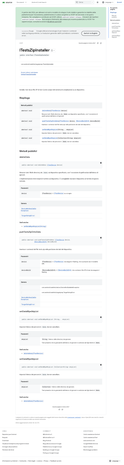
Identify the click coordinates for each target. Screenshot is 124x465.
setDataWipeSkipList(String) (35, 226)
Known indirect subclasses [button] (29, 73)
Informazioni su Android (9, 461)
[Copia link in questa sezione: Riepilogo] (32, 98)
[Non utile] (100, 43)
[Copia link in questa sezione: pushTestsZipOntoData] (42, 232)
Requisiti (4, 437)
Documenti (20, 2)
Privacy (46, 461)
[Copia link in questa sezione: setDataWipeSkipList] (40, 311)
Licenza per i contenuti (74, 417)
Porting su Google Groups (51, 453)
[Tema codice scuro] (101, 163)
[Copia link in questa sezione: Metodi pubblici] (39, 151)
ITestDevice (55, 111)
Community (22, 461)
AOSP (21, 43)
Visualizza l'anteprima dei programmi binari (15, 443)
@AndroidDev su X (48, 437)
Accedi (119, 2)
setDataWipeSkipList (50, 129)
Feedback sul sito (55, 461)
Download (5, 440)
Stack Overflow (88, 447)
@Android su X (47, 434)
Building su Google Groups (51, 450)
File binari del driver (8, 450)
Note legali (31, 461)
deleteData (46, 111)
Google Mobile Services (90, 443)
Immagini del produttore (9, 447)
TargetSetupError (28, 216)
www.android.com (89, 440)
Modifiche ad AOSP (54, 22)
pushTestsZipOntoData (50, 121)
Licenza (39, 461)
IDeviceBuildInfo (82, 121)
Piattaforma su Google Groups (52, 447)
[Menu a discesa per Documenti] (26, 2)
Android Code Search (39, 2)
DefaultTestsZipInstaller (28, 74)
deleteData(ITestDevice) (33, 353)
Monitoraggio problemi (90, 450)
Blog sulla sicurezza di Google (52, 443)
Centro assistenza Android (91, 434)
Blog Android (47, 440)
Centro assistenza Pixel (90, 437)
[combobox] (84, 2)
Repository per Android (9, 434)
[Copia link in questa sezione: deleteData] (32, 157)
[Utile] (97, 43)
